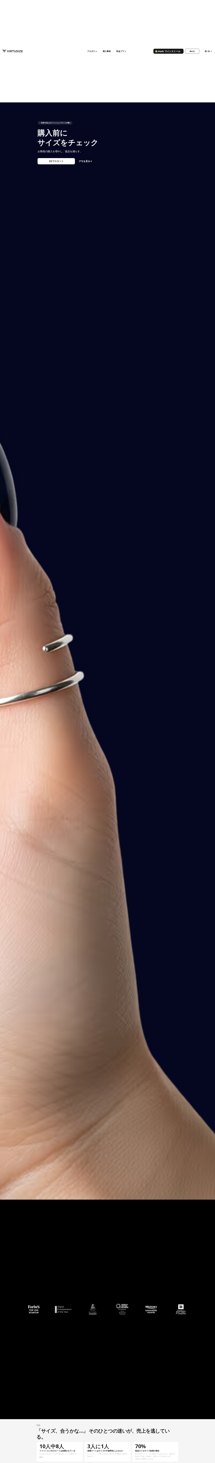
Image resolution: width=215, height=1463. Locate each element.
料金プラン (121, 51)
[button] (208, 51)
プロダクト (92, 51)
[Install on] (168, 51)
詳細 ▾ (41, 1457)
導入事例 (107, 51)
